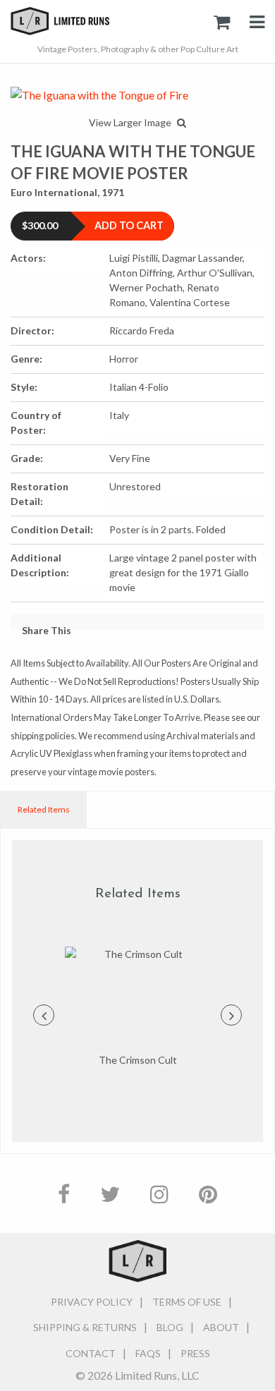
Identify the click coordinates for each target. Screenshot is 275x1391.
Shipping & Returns (85, 1327)
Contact (91, 1353)
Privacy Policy (92, 1302)
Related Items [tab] (44, 809)
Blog (170, 1327)
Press (195, 1353)
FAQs (148, 1353)
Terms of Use (186, 1302)
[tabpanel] (137, 1007)
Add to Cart (129, 225)
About (221, 1327)
